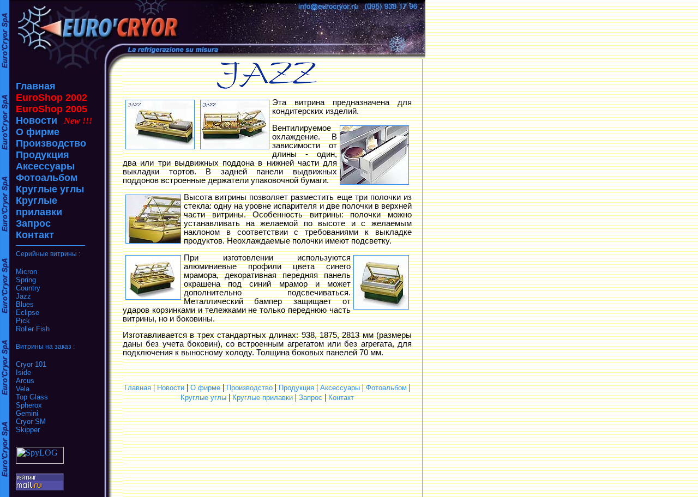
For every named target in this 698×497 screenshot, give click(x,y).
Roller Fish (33, 329)
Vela (22, 389)
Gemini (27, 413)
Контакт (35, 234)
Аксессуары (45, 166)
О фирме (37, 131)
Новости (36, 120)
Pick (23, 321)
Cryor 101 (31, 364)
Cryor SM (31, 421)
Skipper (28, 430)
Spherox (29, 405)
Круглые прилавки (39, 206)
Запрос (33, 223)
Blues (25, 304)
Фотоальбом (46, 177)
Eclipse (27, 312)
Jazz (23, 296)
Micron (26, 272)
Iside (23, 372)
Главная (36, 86)
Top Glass (32, 397)
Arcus (25, 381)
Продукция (42, 154)
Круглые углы (50, 189)
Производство (51, 143)
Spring (26, 280)
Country (28, 288)
